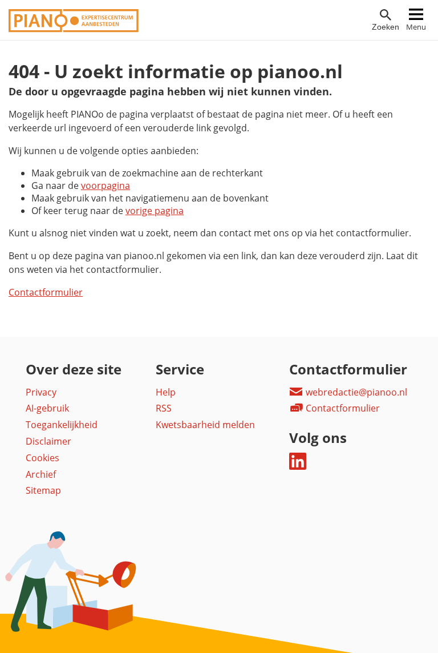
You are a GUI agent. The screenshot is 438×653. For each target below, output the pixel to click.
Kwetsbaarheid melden (205, 424)
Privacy (41, 392)
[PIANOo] (74, 29)
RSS (164, 408)
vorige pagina (154, 210)
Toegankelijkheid (62, 424)
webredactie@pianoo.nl (355, 392)
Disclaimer (48, 441)
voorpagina (105, 185)
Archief (41, 474)
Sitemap (43, 490)
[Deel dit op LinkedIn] (297, 466)
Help (166, 392)
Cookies (42, 458)
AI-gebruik (47, 408)
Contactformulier (46, 292)
